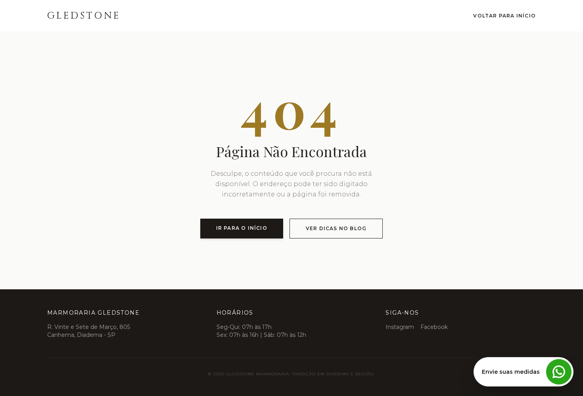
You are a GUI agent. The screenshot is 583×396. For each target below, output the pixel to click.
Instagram (399, 327)
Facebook (434, 327)
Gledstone (84, 16)
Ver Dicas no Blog (336, 228)
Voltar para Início (504, 16)
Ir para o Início (241, 228)
